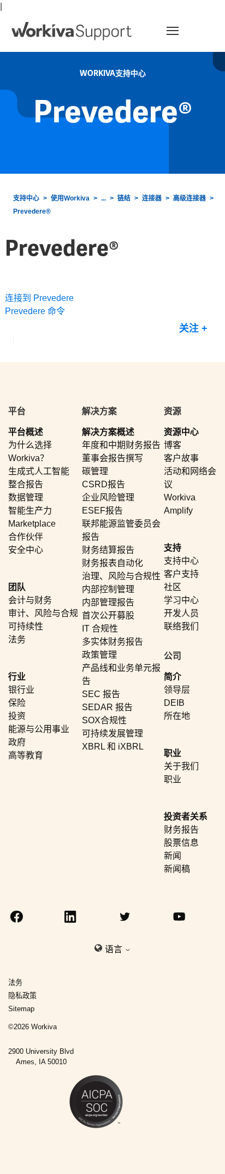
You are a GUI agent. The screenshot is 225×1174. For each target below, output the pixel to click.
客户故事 (181, 458)
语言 (115, 949)
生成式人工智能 (38, 471)
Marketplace (32, 523)
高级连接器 (189, 198)
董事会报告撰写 (112, 458)
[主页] (71, 31)
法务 (17, 639)
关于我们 (181, 766)
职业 (172, 753)
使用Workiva (70, 198)
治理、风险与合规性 (121, 576)
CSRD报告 (103, 484)
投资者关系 (186, 816)
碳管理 (95, 471)
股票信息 (181, 842)
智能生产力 (30, 510)
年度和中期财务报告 (121, 445)
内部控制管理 (108, 589)
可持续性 (25, 626)
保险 (17, 702)
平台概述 (25, 431)
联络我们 (181, 626)
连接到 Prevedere (39, 298)
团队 (17, 587)
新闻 (172, 855)
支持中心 (26, 198)
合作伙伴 (25, 536)
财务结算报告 (108, 549)
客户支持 (181, 574)
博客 (172, 445)
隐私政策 (22, 996)
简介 (172, 676)
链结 (124, 198)
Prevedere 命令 (35, 311)
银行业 (21, 689)
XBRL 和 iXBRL (113, 746)
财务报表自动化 (112, 563)
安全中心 (25, 549)
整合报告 (25, 484)
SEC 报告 (101, 694)
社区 (172, 587)
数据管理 (25, 497)
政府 (17, 742)
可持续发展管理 (112, 733)
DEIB (174, 702)
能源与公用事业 (38, 729)
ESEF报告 (102, 510)
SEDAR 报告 (107, 707)
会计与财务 (30, 600)
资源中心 (181, 431)
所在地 (177, 716)
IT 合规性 (100, 628)
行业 (17, 676)
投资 (17, 716)
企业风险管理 (108, 497)
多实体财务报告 (112, 641)
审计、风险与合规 (43, 613)
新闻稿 (177, 869)
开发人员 (181, 613)
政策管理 (99, 654)
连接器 (152, 198)
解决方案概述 (108, 431)
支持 (172, 547)
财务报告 (181, 829)
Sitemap (21, 1009)
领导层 (177, 689)
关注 (189, 328)
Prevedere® (32, 211)
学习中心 (181, 600)
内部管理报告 (108, 602)
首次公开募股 (108, 615)
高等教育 (25, 755)
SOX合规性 (104, 720)
